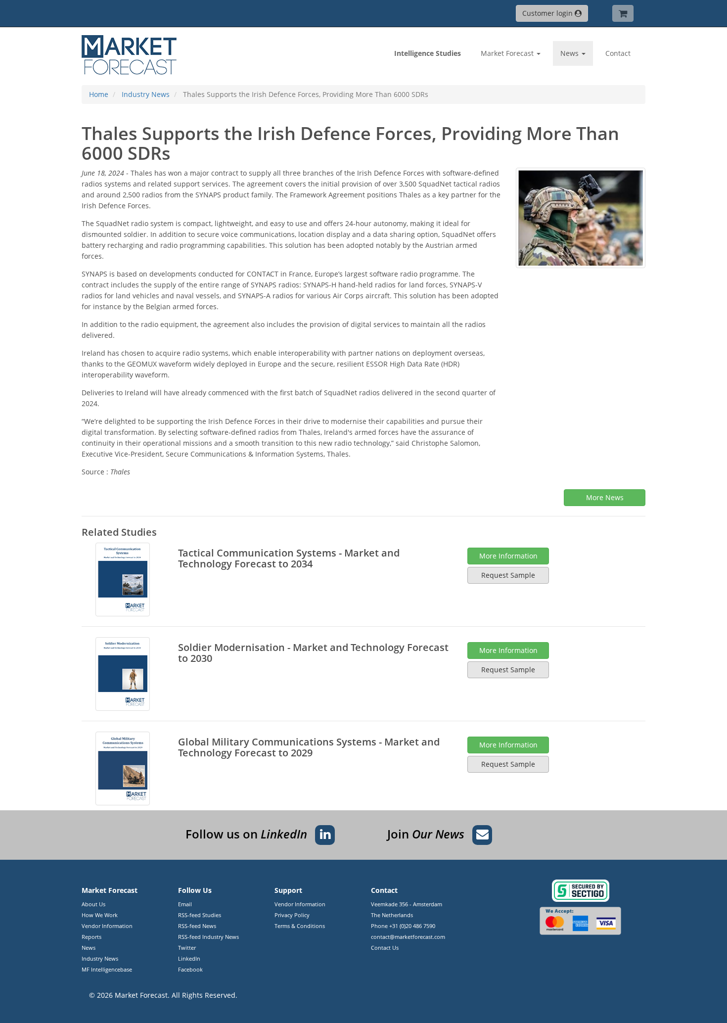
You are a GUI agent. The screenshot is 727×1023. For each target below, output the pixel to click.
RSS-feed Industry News (208, 936)
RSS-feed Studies (199, 915)
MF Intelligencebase (107, 969)
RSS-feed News (197, 926)
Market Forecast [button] (508, 53)
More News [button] (605, 497)
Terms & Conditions (299, 926)
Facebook (190, 969)
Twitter (187, 947)
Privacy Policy (292, 915)
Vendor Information (107, 926)
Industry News (100, 958)
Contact (618, 53)
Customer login (548, 13)
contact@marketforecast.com (408, 936)
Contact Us (385, 947)
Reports (91, 936)
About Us (93, 904)
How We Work (100, 915)
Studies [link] (427, 53)
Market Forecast (141, 995)
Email (185, 904)
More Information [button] (508, 555)
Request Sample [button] (508, 575)
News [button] (570, 53)
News (88, 947)
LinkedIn (189, 958)
